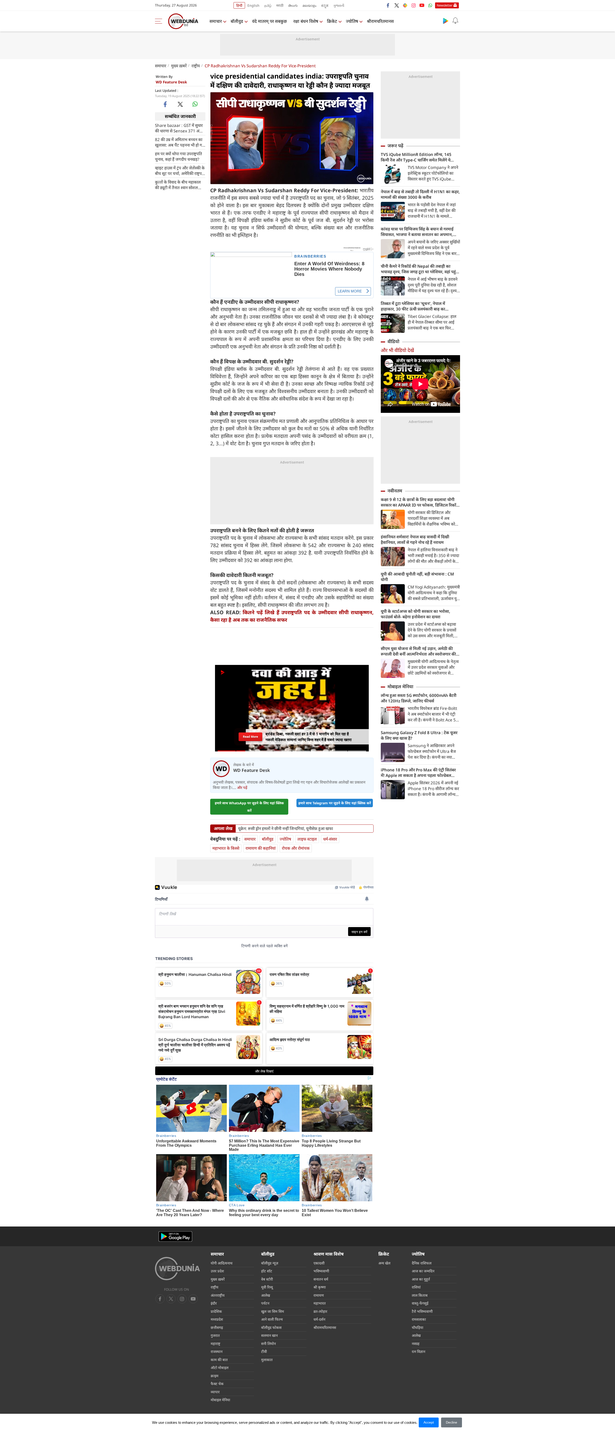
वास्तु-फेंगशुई (420, 1303)
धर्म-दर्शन (319, 1319)
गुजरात (215, 1335)
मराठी (279, 5)
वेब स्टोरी (267, 1279)
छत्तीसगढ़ (217, 1327)
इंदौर (214, 1303)
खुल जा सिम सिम (272, 1311)
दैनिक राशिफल (421, 1263)
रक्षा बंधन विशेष (305, 21)
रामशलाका (419, 1319)
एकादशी (319, 1263)
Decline (451, 1422)
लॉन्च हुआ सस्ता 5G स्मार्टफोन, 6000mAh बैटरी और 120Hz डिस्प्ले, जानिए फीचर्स (418, 698)
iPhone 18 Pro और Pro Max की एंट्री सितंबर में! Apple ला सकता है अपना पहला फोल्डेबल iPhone (418, 772)
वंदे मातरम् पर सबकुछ (269, 21)
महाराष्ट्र (215, 1343)
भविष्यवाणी (321, 1271)
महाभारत (320, 1303)
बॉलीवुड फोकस (271, 1327)
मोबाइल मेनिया (400, 686)
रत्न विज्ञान (418, 1351)
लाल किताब (420, 1295)
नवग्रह (415, 1343)
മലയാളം (309, 5)
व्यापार (215, 1391)
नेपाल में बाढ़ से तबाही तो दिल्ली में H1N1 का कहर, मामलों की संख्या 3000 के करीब (420, 194)
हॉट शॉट (266, 1271)
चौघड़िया (417, 1327)
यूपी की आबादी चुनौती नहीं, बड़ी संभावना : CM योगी (417, 576)
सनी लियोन (268, 1343)
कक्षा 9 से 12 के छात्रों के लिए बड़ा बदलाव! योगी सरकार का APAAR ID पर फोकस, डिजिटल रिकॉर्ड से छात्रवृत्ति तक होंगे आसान (419, 502)
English (253, 5)
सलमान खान (269, 1335)
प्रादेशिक (216, 1311)
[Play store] (445, 20)
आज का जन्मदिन (423, 1271)
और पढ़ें (242, 787)
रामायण (319, 1295)
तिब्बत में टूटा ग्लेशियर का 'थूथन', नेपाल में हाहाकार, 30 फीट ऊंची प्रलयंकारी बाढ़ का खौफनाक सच (413, 306)
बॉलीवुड (237, 21)
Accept (429, 1422)
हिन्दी (239, 5)
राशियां (416, 1287)
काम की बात (219, 1359)
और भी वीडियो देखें (397, 350)
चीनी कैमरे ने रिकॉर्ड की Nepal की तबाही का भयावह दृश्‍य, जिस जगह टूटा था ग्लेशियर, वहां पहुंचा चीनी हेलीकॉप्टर (420, 268)
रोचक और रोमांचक (296, 848)
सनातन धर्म (321, 1279)
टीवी (264, 1351)
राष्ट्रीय (195, 65)
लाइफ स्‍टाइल (307, 839)
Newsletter (444, 5)
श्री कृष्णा (320, 1287)
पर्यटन (265, 1303)
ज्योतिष (352, 21)
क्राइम (214, 1375)
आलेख (265, 1295)
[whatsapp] (195, 104)
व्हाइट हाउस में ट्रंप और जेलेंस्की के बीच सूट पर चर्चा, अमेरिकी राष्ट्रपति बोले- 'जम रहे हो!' (180, 170)
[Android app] (175, 1236)
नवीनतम (394, 491)
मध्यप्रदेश (217, 1319)
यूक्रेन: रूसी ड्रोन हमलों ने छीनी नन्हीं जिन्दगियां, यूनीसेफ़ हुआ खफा (285, 828)
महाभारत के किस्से (225, 848)
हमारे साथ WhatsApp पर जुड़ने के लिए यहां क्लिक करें (249, 807)
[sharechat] (405, 5)
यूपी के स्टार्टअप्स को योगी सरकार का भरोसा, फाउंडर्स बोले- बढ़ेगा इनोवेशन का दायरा (415, 613)
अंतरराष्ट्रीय (218, 1295)
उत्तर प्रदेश (217, 1271)
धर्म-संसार (330, 839)
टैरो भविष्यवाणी (422, 1311)
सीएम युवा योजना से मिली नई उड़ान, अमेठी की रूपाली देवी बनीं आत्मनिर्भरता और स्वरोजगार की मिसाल (418, 651)
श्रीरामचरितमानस (380, 21)
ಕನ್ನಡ (324, 5)
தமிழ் (267, 5)
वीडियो (393, 341)
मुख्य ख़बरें (179, 65)
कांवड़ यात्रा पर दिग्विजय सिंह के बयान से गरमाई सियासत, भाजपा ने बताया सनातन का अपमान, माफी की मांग (417, 231)
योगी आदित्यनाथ (222, 1263)
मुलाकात (267, 1359)
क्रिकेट (332, 21)
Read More (250, 737)
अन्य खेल (384, 1263)
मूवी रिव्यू (267, 1287)
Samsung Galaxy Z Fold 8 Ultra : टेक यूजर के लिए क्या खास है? (419, 735)
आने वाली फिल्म (272, 1319)
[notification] (455, 20)
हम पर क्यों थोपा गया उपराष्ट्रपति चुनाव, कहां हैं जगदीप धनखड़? (178, 156)
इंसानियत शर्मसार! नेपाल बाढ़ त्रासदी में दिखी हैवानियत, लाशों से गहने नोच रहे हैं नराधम (415, 539)
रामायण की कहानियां (261, 848)
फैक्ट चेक (217, 1383)
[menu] (160, 21)
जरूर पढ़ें (395, 145)
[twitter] (396, 5)
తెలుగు (293, 5)
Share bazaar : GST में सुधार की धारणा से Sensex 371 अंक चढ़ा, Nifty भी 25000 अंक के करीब (179, 127)
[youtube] (421, 5)
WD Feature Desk (171, 82)
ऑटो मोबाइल (219, 1367)
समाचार (215, 21)
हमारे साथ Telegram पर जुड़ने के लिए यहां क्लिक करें (334, 803)
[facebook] (388, 5)
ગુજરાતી (338, 5)
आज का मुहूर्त (421, 1279)
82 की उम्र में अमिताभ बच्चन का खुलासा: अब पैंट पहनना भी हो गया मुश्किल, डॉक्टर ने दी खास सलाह (180, 142)
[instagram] (413, 5)
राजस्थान (216, 1351)
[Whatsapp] (430, 5)
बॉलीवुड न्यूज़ (269, 1263)
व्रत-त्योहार (320, 1311)
